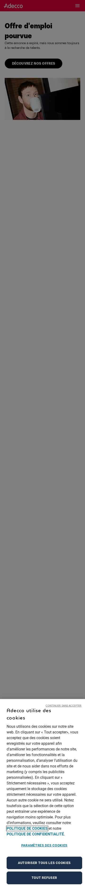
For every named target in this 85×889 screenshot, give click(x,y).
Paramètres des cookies (44, 845)
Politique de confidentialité (35, 834)
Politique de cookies (27, 828)
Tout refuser (44, 878)
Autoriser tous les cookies (44, 863)
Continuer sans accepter (63, 705)
